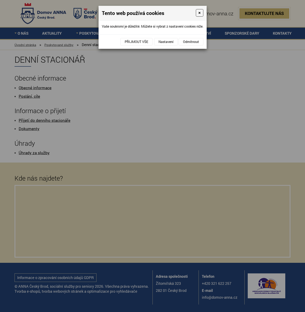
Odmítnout (191, 41)
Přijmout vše (136, 41)
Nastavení (166, 41)
